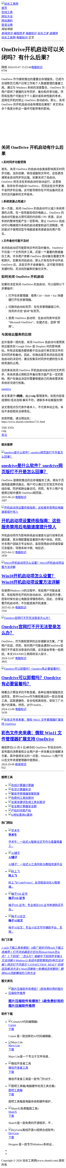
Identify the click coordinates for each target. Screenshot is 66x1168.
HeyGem (13, 1133)
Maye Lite (14, 1045)
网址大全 (7, 16)
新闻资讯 (20, 764)
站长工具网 (8, 37)
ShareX (12, 1111)
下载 (11, 1029)
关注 (4, 434)
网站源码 (7, 20)
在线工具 (7, 12)
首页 (4, 8)
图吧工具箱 (15, 1090)
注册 (10, 24)
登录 (4, 24)
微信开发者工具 (18, 1067)
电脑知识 (22, 37)
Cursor (12, 1025)
